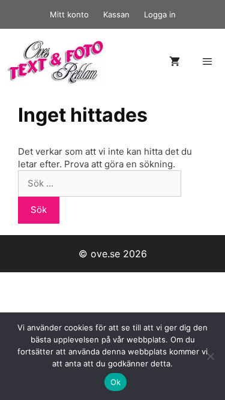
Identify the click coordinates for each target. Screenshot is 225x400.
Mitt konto (69, 14)
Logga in (160, 14)
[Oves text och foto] (55, 62)
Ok (115, 382)
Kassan (116, 14)
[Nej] (210, 356)
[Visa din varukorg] (175, 62)
